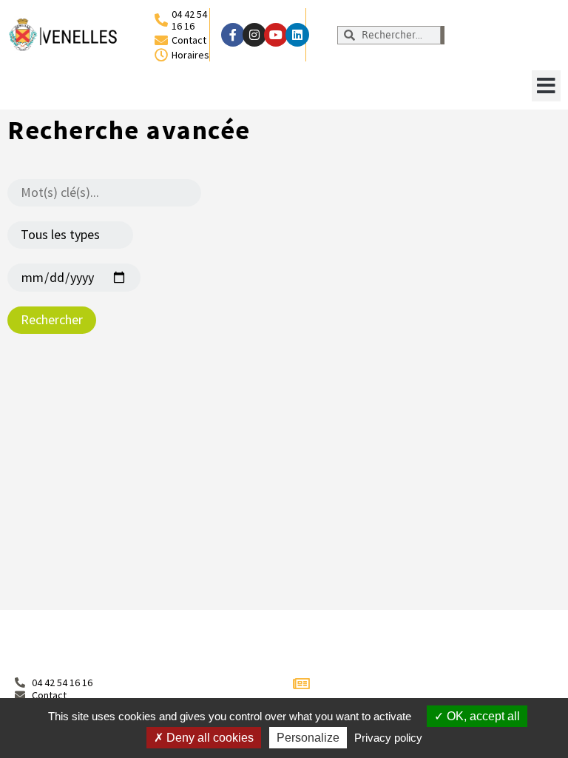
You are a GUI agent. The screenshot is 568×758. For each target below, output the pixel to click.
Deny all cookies (208, 737)
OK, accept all (482, 716)
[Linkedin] (297, 35)
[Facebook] (233, 35)
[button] (546, 85)
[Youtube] (276, 35)
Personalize (308, 737)
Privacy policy (388, 737)
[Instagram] (254, 35)
